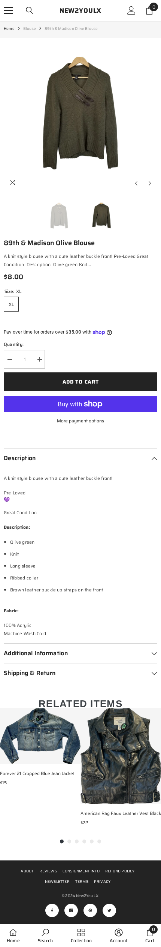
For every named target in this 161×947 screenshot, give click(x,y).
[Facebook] (52, 910)
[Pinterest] (90, 910)
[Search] (29, 10)
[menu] (8, 10)
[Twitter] (109, 910)
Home (9, 28)
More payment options (80, 420)
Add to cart (81, 382)
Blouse (29, 28)
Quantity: (14, 344)
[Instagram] (71, 910)
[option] (80, 114)
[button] (136, 183)
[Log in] (131, 10)
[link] (45, 935)
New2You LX (87, 895)
